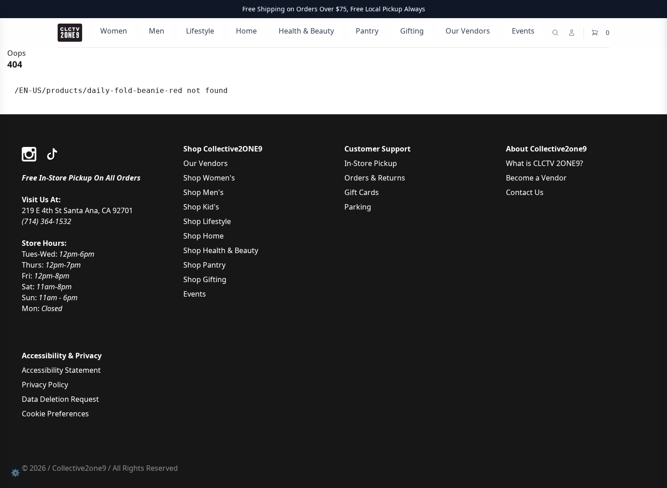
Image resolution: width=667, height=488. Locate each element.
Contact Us (525, 192)
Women (113, 31)
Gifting (412, 31)
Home (246, 31)
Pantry (367, 31)
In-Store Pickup (370, 163)
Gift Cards (361, 192)
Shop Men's (203, 192)
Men (156, 31)
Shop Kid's (201, 207)
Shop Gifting (204, 279)
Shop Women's (209, 178)
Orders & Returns (374, 178)
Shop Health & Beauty (220, 250)
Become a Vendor (536, 178)
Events (523, 31)
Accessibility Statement (61, 370)
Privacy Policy (45, 385)
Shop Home (203, 236)
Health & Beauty (306, 31)
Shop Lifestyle (207, 221)
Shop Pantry (204, 265)
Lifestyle (200, 31)
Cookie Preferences (55, 414)
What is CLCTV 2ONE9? (544, 163)
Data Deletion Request (60, 399)
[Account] (572, 32)
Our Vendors (468, 31)
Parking (357, 207)
